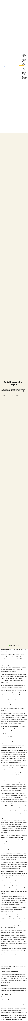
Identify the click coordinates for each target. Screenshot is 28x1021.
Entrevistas (24, 56)
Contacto (24, 64)
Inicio (23, 54)
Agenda (24, 61)
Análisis (24, 59)
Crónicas (24, 58)
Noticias (24, 55)
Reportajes (24, 63)
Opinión (24, 60)
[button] (21, 65)
